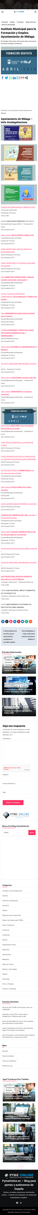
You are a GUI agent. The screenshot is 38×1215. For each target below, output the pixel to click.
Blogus (17, 1212)
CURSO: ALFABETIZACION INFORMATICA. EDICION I (19, 504)
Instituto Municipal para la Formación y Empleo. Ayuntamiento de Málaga (18, 32)
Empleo (12, 22)
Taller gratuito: (17, 235)
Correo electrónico (9, 783)
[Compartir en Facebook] (2, 77)
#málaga (10, 43)
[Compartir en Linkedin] (14, 77)
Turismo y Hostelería (9, 989)
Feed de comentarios (9, 1061)
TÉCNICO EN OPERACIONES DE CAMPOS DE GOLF (18, 207)
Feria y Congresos (8, 925)
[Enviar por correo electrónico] (18, 77)
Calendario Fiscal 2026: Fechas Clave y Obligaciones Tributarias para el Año (17, 1118)
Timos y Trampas (8, 984)
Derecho (5, 896)
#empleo (5, 41)
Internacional (6, 954)
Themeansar (26, 1212)
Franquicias (6, 935)
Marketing (29, 683)
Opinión (4, 974)
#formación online (22, 41)
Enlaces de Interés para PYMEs (12, 920)
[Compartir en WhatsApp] (10, 77)
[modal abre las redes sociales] (26, 77)
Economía (5, 22)
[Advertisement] (19, 95)
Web (4, 792)
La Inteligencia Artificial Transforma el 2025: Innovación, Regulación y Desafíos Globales (18, 692)
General (4, 940)
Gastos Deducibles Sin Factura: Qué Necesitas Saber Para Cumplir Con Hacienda (19, 1159)
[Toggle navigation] (2, 12)
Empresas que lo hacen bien (11, 915)
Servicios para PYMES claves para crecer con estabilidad (17, 669)
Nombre (6, 775)
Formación (20, 22)
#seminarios (18, 43)
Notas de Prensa (31, 22)
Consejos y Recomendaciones (14, 660)
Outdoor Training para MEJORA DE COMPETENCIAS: (19, 296)
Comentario (7, 738)
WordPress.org (7, 1066)
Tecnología (8, 665)
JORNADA (17, 333)
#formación (12, 41)
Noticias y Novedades (8, 24)
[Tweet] (6, 77)
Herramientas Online (9, 945)
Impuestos (6, 950)
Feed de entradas (8, 1056)
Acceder (5, 1051)
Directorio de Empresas (10, 901)
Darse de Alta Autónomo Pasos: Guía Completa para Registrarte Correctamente (17, 1139)
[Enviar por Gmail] (22, 77)
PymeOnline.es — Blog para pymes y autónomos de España (19, 1184)
